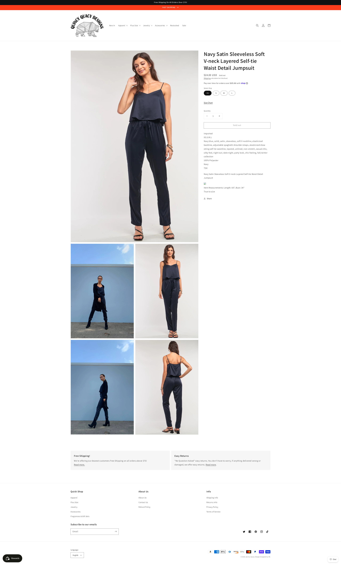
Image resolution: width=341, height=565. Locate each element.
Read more (211, 464)
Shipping (207, 78)
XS (208, 93)
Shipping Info (212, 497)
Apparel (74, 497)
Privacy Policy (212, 507)
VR (269, 557)
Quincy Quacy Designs (253, 557)
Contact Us (143, 502)
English (75, 555)
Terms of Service (213, 511)
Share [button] (209, 198)
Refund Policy (144, 507)
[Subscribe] (116, 531)
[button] (257, 25)
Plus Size (74, 502)
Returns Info (211, 502)
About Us (143, 497)
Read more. (79, 464)
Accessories (76, 511)
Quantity (207, 111)
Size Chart (208, 102)
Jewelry (74, 507)
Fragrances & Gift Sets (80, 516)
